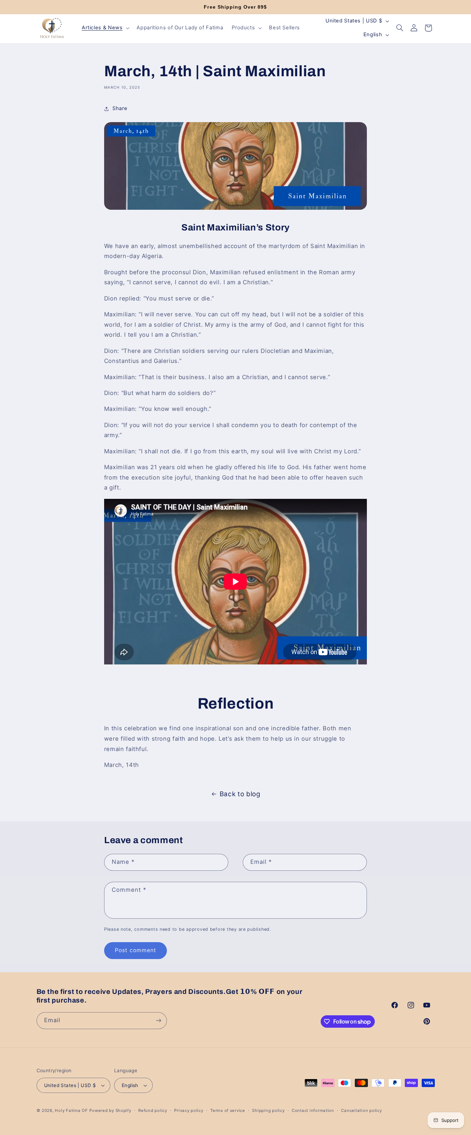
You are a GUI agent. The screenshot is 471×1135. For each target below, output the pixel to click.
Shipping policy (268, 1110)
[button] (104, 28)
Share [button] (119, 108)
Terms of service (227, 1110)
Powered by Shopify (110, 1110)
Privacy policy (188, 1110)
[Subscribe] (158, 1020)
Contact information (313, 1110)
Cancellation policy (361, 1110)
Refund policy (152, 1110)
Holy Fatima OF (71, 1110)
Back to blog (240, 794)
